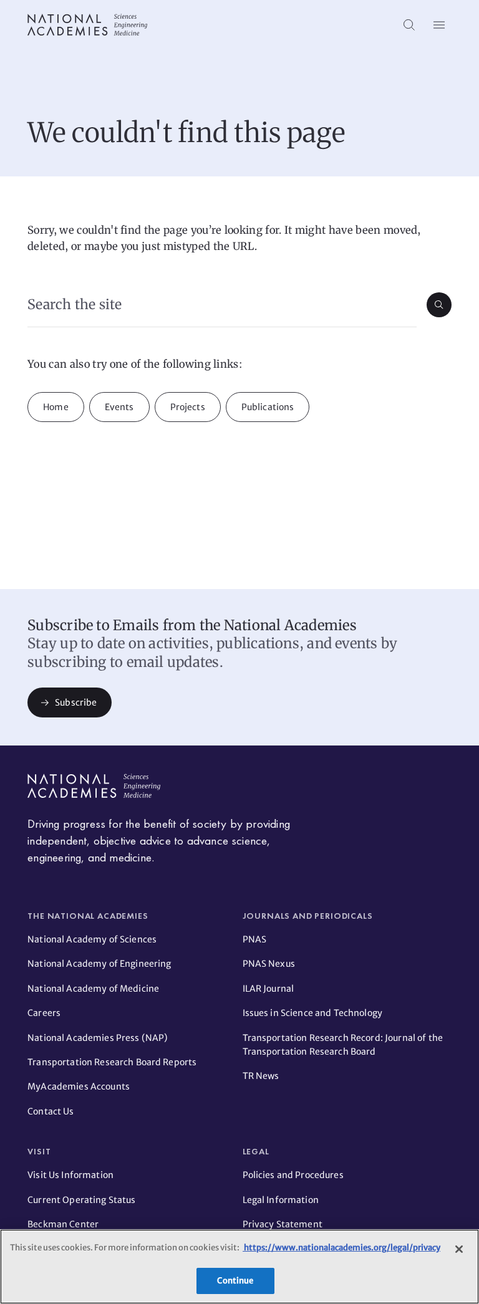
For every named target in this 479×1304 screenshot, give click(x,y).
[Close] (459, 1249)
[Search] (409, 24)
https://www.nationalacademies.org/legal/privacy (341, 1247)
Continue (235, 1280)
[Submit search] (439, 304)
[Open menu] (439, 24)
